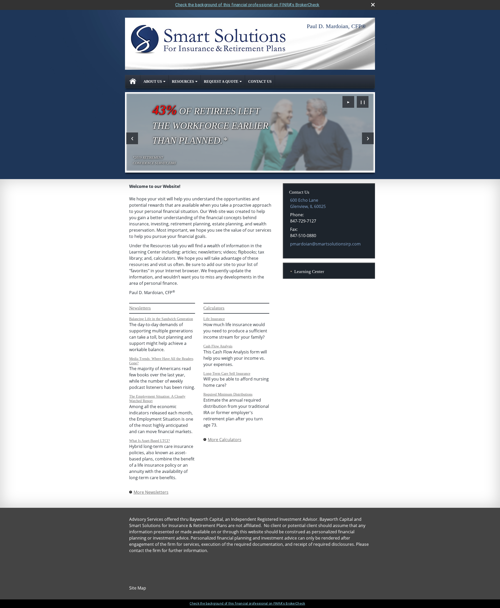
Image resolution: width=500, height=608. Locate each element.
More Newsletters (151, 492)
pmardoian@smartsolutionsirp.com (325, 244)
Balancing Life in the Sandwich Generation (161, 319)
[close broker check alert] (373, 5)
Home (132, 81)
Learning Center (309, 271)
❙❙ (363, 101)
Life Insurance (214, 319)
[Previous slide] (132, 138)
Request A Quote (221, 82)
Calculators (213, 308)
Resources (183, 82)
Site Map (137, 588)
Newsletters (140, 308)
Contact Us (260, 82)
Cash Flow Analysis (217, 346)
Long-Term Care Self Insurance (226, 374)
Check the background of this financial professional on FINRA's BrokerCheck (247, 4)
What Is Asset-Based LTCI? (149, 441)
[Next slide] (368, 138)
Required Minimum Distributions (227, 394)
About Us (152, 82)
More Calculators (224, 439)
